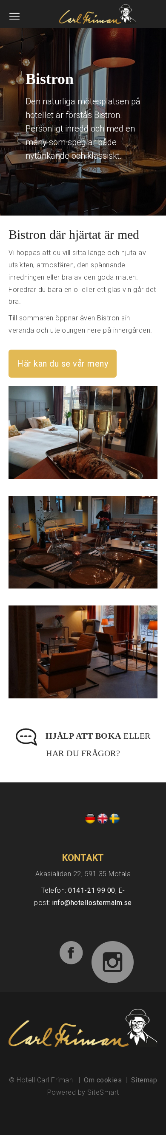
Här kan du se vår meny (62, 364)
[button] (14, 19)
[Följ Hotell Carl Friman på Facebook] (41, 944)
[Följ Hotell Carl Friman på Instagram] (108, 953)
